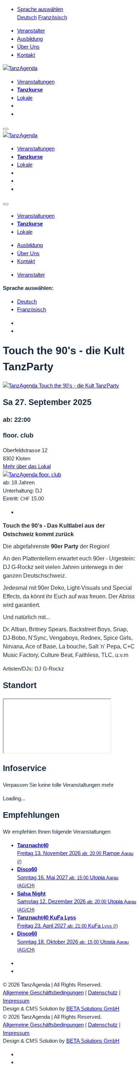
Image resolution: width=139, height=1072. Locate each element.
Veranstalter (31, 31)
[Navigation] (6, 129)
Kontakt (26, 55)
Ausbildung (30, 39)
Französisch (52, 17)
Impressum (16, 1001)
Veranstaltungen (36, 82)
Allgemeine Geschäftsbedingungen (43, 992)
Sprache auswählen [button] (40, 9)
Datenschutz (103, 992)
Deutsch (27, 17)
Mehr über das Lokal (27, 466)
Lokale (24, 98)
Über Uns (28, 47)
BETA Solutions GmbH (92, 1009)
